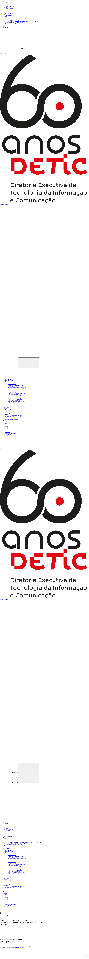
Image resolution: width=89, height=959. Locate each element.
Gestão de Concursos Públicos (11, 419)
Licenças (4, 429)
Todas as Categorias (9, 380)
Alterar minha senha (12, 392)
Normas (4, 420)
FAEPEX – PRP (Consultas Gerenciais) (13, 415)
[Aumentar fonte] (10, 38)
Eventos (4, 430)
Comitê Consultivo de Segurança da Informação (15, 22)
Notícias (4, 436)
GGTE (4, 25)
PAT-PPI (7, 427)
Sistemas (4, 411)
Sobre (6, 2)
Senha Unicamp (8, 413)
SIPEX (6, 418)
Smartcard (7, 414)
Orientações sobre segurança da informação (17, 387)
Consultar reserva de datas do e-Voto (15, 396)
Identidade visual (8, 11)
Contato (6, 428)
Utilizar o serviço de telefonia (14, 400)
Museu (4, 26)
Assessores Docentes (9, 6)
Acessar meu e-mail (12, 391)
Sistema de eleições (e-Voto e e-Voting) (16, 401)
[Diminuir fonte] (29, 38)
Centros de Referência (7, 12)
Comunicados (8, 405)
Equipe (6, 7)
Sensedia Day (8, 434)
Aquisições (5, 422)
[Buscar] (10, 762)
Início (1, 909)
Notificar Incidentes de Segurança (15, 386)
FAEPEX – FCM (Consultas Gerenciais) (13, 416)
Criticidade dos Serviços (10, 406)
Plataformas (5, 408)
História (6, 3)
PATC (6, 426)
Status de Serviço (8, 407)
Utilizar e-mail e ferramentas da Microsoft (16, 402)
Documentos (7, 9)
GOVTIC (5, 16)
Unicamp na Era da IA (10, 435)
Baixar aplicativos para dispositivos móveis (16, 393)
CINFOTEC (7, 432)
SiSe (6, 412)
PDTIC (4, 421)
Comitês (4, 18)
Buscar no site (15, 367)
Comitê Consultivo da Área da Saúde (13, 20)
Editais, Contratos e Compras (11, 425)
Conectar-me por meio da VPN (14, 395)
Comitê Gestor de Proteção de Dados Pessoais (14, 23)
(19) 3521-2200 (3, 926)
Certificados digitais (12, 384)
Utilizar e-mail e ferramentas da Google (16, 404)
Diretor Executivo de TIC (10, 5)
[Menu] (10, 447)
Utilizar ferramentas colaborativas (15, 399)
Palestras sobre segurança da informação (16, 388)
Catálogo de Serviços (7, 379)
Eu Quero (7, 389)
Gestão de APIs (8, 409)
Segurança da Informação (10, 382)
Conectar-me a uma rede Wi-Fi (14, 394)
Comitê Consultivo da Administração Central (14, 19)
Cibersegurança (8, 15)
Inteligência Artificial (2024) (11, 433)
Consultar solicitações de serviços (15, 398)
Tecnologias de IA (9, 13)
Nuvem (6, 14)
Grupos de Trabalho (9, 8)
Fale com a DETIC (6, 27)
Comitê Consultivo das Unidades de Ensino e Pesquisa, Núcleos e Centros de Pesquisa (23, 21)
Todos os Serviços (9, 381)
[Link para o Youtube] (10, 377)
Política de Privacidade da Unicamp (17, 947)
